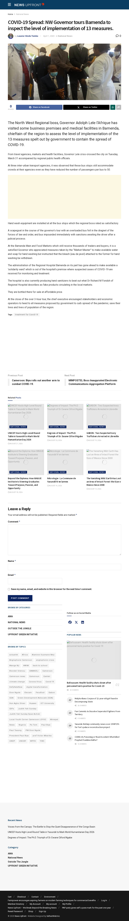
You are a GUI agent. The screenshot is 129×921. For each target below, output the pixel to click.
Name (12, 560)
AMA (10, 616)
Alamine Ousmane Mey (43, 655)
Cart (9, 897)
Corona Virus (35, 682)
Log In (104, 900)
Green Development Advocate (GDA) (35, 698)
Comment (14, 521)
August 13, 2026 (94, 489)
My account (51, 904)
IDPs (11, 709)
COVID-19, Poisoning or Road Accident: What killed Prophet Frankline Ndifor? (97, 738)
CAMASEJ (33, 671)
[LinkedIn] (82, 622)
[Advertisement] (64, 197)
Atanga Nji (14, 666)
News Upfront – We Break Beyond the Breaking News (32, 908)
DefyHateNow (15, 687)
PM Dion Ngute (33, 730)
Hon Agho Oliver (17, 703)
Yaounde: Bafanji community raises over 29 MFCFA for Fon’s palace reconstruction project (97, 726)
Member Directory (16, 904)
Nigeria (22, 725)
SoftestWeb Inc (53, 916)
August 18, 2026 (15, 492)
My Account (35, 904)
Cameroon (47, 671)
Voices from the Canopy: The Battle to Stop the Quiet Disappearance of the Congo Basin (51, 826)
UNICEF (22, 741)
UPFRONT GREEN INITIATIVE (23, 634)
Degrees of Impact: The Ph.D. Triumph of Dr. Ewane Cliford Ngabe (40, 837)
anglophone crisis (45, 660)
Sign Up (42, 911)
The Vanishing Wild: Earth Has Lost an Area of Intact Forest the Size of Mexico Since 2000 (104, 481)
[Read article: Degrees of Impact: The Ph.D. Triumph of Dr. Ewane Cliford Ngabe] (65, 417)
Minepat (54, 720)
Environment (49, 897)
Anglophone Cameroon (20, 660)
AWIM (26, 666)
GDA (11, 698)
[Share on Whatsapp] (112, 107)
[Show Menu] (9, 4)
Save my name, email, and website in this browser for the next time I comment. (51, 589)
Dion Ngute (14, 693)
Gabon (52, 693)
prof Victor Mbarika (42, 736)
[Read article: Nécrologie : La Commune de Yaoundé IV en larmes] (65, 462)
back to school (40, 666)
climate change (17, 682)
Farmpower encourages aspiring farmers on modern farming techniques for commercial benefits (52, 900)
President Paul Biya (19, 736)
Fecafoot (40, 693)
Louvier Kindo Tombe (27, 36)
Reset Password (15, 911)
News (12, 725)
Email (12, 574)
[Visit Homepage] (29, 5)
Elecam (28, 693)
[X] (76, 622)
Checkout (21, 897)
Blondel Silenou (17, 671)
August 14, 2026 (55, 486)
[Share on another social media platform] (118, 107)
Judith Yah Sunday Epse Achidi (24, 714)
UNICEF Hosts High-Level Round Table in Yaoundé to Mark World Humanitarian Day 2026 (24, 436)
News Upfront (20, 916)
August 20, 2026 (55, 440)
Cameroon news (17, 676)
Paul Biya (45, 725)
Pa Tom (33, 725)
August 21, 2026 (15, 444)
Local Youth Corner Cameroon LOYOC (27, 720)
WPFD (33, 741)
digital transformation (37, 687)
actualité (13, 655)
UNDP (12, 741)
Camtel (46, 676)
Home (10, 14)
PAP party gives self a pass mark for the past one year (86, 908)
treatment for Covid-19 (26, 315)
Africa (25, 655)
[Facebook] (70, 622)
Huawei (32, 703)
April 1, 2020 (48, 36)
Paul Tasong (15, 730)
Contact (35, 897)
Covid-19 (50, 682)
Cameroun (34, 676)
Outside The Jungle (19, 628)
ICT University (47, 703)
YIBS (42, 741)
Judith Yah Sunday (27, 709)
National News (22, 14)
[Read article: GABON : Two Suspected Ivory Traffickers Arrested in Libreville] (105, 417)
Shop (30, 911)
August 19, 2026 (94, 440)
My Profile (66, 904)
